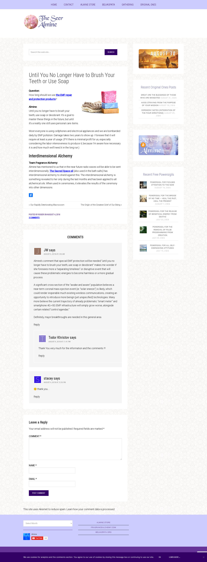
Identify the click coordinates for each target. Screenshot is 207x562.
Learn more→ (174, 557)
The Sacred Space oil (61, 170)
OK (160, 557)
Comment (35, 436)
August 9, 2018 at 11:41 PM (60, 341)
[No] (203, 557)
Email (33, 478)
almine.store (103, 523)
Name (33, 465)
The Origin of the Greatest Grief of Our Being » (101, 205)
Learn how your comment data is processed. (90, 509)
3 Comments (34, 218)
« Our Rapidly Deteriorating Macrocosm (46, 205)
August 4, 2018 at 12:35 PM (55, 382)
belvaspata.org (104, 532)
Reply (37, 324)
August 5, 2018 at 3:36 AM (54, 254)
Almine (45, 22)
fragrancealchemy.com (103, 527)
